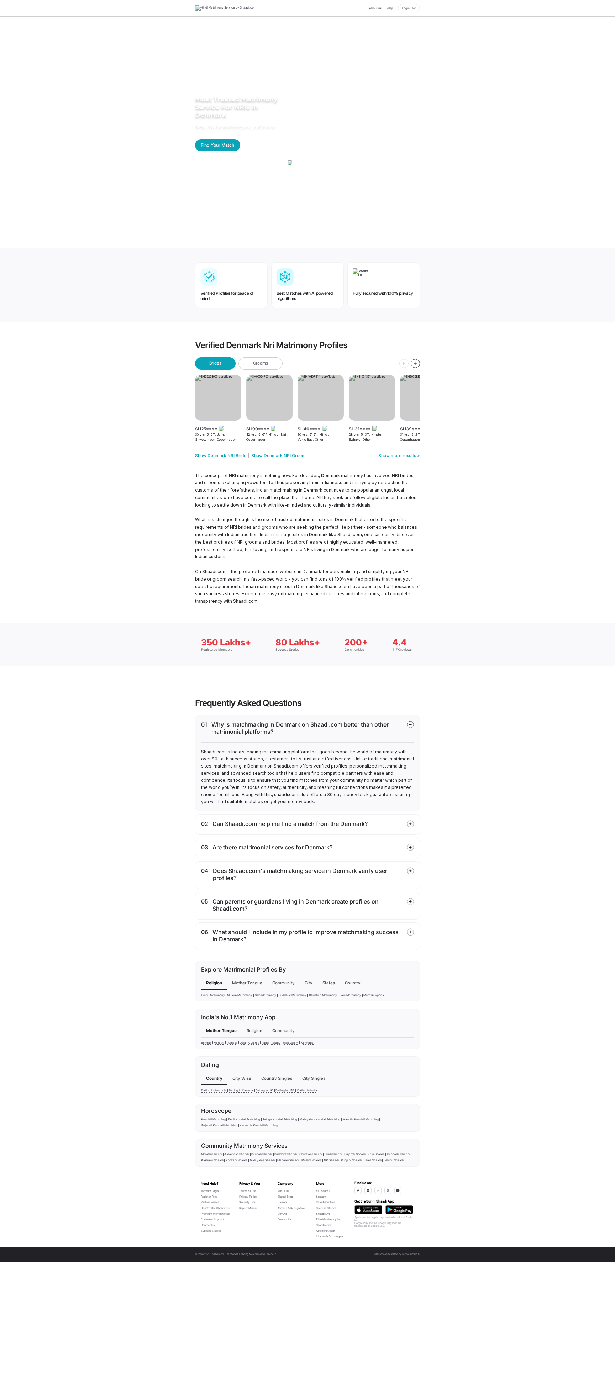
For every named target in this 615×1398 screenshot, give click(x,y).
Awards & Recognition (291, 1208)
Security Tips (247, 1202)
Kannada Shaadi (398, 1154)
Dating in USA (285, 1090)
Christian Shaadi (310, 1154)
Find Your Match (217, 145)
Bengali (206, 1042)
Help (390, 8)
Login (406, 8)
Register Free (209, 1196)
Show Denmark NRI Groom (278, 455)
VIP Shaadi (323, 1191)
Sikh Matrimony (265, 995)
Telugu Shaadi (394, 1160)
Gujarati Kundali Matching (219, 1125)
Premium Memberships (215, 1213)
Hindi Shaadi (333, 1154)
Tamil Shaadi (373, 1160)
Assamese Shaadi (236, 1154)
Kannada (307, 1042)
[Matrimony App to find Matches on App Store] (368, 1209)
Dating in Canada (241, 1090)
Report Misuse (248, 1208)
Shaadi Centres (325, 1202)
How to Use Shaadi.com (216, 1208)
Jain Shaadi (376, 1154)
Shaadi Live (323, 1213)
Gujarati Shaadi (355, 1154)
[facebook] (358, 1190)
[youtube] (397, 1190)
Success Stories (211, 1230)
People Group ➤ (411, 1254)
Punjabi (232, 1042)
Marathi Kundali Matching (361, 1119)
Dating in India (307, 1090)
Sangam (321, 1196)
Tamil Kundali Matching (244, 1119)
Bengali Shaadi (261, 1154)
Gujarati (253, 1042)
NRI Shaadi (331, 1160)
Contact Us (208, 1225)
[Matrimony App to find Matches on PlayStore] (399, 1209)
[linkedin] (378, 1190)
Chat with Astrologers (329, 1236)
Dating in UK (264, 1090)
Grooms (260, 363)
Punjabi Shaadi (351, 1160)
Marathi (219, 1042)
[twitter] (387, 1190)
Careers (282, 1202)
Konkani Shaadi (236, 1160)
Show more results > (399, 455)
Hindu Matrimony (213, 995)
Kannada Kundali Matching (259, 1125)
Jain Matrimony (350, 995)
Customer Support (212, 1219)
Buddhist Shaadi (285, 1154)
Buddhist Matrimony (292, 995)
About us (375, 8)
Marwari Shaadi (288, 1160)
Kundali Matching (213, 1119)
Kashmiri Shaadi (212, 1160)
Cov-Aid (283, 1213)
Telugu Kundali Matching (280, 1119)
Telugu (275, 1042)
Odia (243, 1042)
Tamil (265, 1042)
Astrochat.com (325, 1230)
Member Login (210, 1191)
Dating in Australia (214, 1090)
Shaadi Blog (285, 1196)
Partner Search (210, 1202)
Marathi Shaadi (211, 1154)
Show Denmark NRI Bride (220, 455)
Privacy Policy (248, 1196)
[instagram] (368, 1190)
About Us (283, 1191)
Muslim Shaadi (311, 1160)
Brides (215, 363)
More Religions (373, 995)
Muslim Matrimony (239, 995)
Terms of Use (247, 1191)
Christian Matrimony (323, 995)
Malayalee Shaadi (262, 1160)
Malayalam (290, 1042)
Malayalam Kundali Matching (320, 1119)
